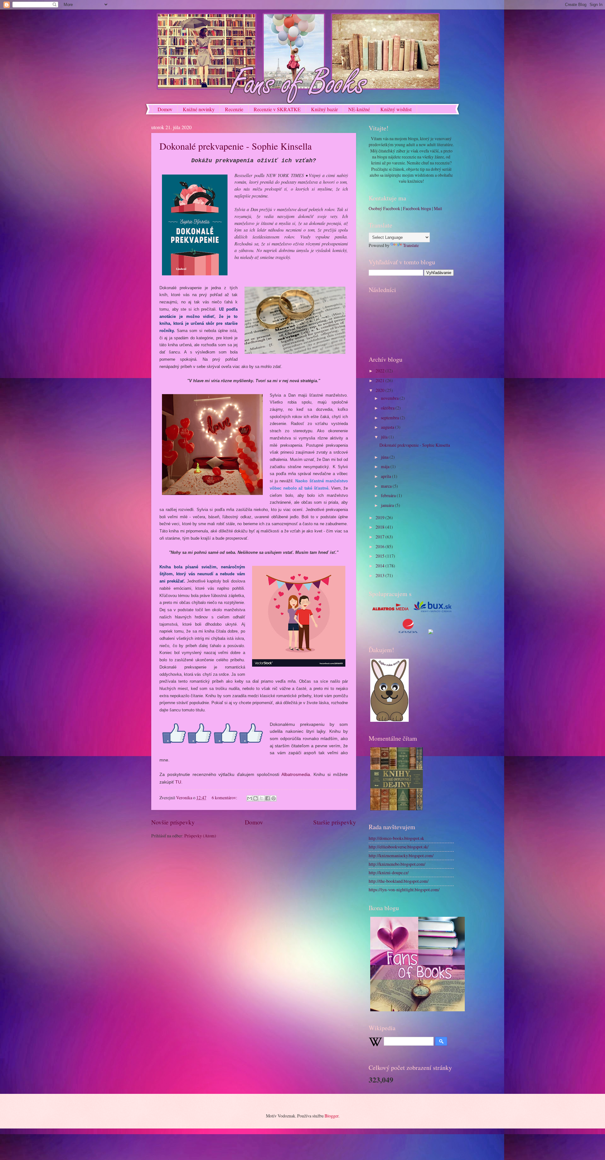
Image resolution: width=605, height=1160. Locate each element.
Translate (411, 245)
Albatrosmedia (295, 774)
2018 (380, 527)
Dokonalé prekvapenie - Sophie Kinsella (235, 146)
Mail (438, 208)
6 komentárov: (225, 798)
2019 (380, 517)
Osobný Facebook (384, 208)
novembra (390, 398)
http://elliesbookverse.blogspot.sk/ (399, 847)
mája (385, 466)
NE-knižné (359, 109)
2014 (380, 566)
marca (387, 486)
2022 (380, 371)
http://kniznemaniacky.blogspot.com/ (401, 856)
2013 (380, 575)
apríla (386, 476)
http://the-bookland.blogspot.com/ (399, 881)
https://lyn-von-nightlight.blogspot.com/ (404, 890)
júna (385, 457)
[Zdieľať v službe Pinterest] (273, 798)
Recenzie (234, 109)
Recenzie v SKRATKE (277, 109)
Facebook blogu (417, 208)
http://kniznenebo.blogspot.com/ (397, 864)
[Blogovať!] (255, 798)
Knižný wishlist (396, 109)
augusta (388, 427)
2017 (380, 537)
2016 (380, 546)
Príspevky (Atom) (200, 836)
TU (178, 781)
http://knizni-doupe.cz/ (389, 873)
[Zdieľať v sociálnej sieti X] (261, 798)
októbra (388, 408)
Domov (165, 109)
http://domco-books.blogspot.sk (396, 838)
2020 (380, 390)
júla (385, 437)
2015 (380, 556)
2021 (380, 380)
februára (389, 495)
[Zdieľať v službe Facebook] (267, 798)
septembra (390, 418)
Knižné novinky (199, 109)
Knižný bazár (324, 109)
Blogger (331, 1116)
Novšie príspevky (173, 822)
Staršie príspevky (334, 822)
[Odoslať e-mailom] (249, 798)
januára (388, 505)
